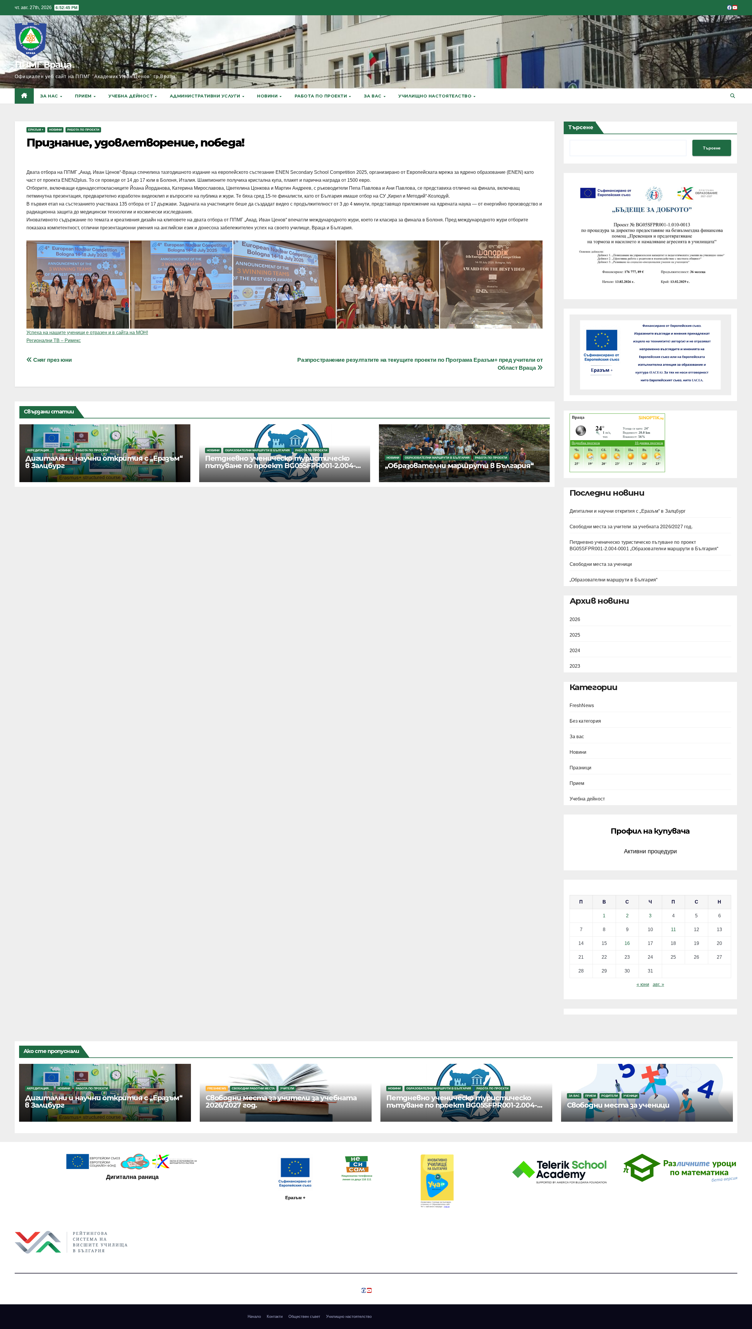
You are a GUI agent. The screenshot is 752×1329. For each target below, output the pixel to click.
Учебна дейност (131, 96)
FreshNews (582, 705)
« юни (643, 984)
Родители (609, 1095)
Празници (581, 767)
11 (673, 929)
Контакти (275, 1316)
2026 (575, 619)
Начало (254, 1316)
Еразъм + (35, 129)
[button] (732, 95)
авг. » (658, 984)
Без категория (585, 721)
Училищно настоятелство (435, 96)
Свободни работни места (253, 1088)
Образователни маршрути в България (257, 450)
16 (627, 943)
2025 (575, 634)
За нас (50, 96)
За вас (373, 96)
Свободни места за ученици (601, 564)
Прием (84, 96)
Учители (287, 1088)
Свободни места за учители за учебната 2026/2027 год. (631, 526)
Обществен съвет (304, 1316)
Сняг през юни (52, 360)
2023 (575, 666)
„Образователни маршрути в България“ (459, 465)
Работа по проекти (321, 96)
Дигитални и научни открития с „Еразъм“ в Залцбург (103, 462)
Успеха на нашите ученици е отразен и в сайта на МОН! (87, 332)
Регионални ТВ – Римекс (53, 340)
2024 (575, 650)
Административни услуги (206, 96)
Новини (268, 96)
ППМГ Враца (43, 64)
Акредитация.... (39, 450)
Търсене (580, 127)
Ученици (630, 1095)
